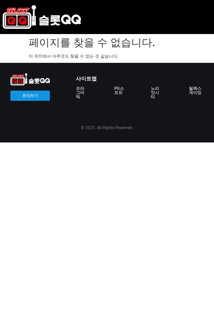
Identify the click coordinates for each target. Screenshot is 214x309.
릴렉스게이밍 (195, 90)
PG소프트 (119, 90)
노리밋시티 (155, 92)
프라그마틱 (80, 92)
